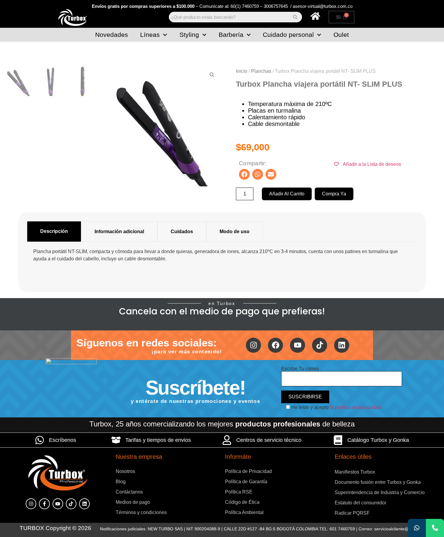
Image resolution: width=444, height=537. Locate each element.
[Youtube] (297, 345)
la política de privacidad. (356, 407)
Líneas (150, 34)
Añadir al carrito (286, 193)
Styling (189, 34)
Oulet (341, 34)
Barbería (231, 34)
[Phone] (435, 528)
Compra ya (334, 193)
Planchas (261, 71)
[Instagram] (253, 345)
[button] (244, 174)
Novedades (111, 34)
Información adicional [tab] (119, 231)
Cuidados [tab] (182, 231)
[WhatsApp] (417, 528)
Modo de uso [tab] (234, 231)
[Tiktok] (319, 345)
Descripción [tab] (54, 231)
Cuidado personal (288, 34)
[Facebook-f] (44, 503)
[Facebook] (275, 345)
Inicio (241, 71)
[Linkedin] (341, 345)
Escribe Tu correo (300, 368)
